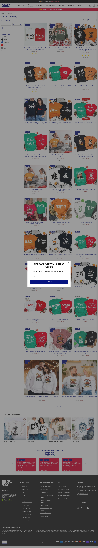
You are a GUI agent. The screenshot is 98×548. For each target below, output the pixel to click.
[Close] (69, 262)
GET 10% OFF (49, 281)
